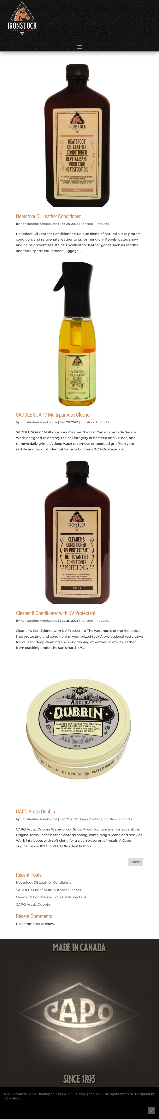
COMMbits (12, 1098)
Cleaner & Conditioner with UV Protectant (55, 613)
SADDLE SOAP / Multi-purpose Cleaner (53, 415)
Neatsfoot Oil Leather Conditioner (48, 216)
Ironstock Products (95, 224)
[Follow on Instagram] (151, 1110)
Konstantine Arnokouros (38, 224)
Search (135, 862)
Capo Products (91, 819)
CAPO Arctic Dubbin (35, 811)
